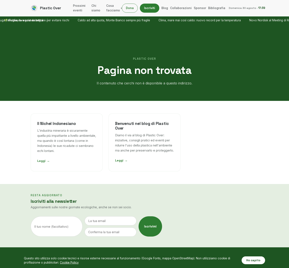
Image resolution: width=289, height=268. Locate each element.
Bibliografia (216, 8)
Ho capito (253, 260)
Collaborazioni (181, 8)
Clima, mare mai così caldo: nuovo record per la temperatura (196, 20)
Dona (130, 8)
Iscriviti (149, 8)
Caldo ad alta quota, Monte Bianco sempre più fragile (110, 20)
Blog (164, 8)
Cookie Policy (69, 262)
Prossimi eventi (79, 8)
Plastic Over (50, 8)
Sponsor (200, 8)
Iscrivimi (150, 226)
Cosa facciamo (114, 8)
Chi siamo (95, 8)
